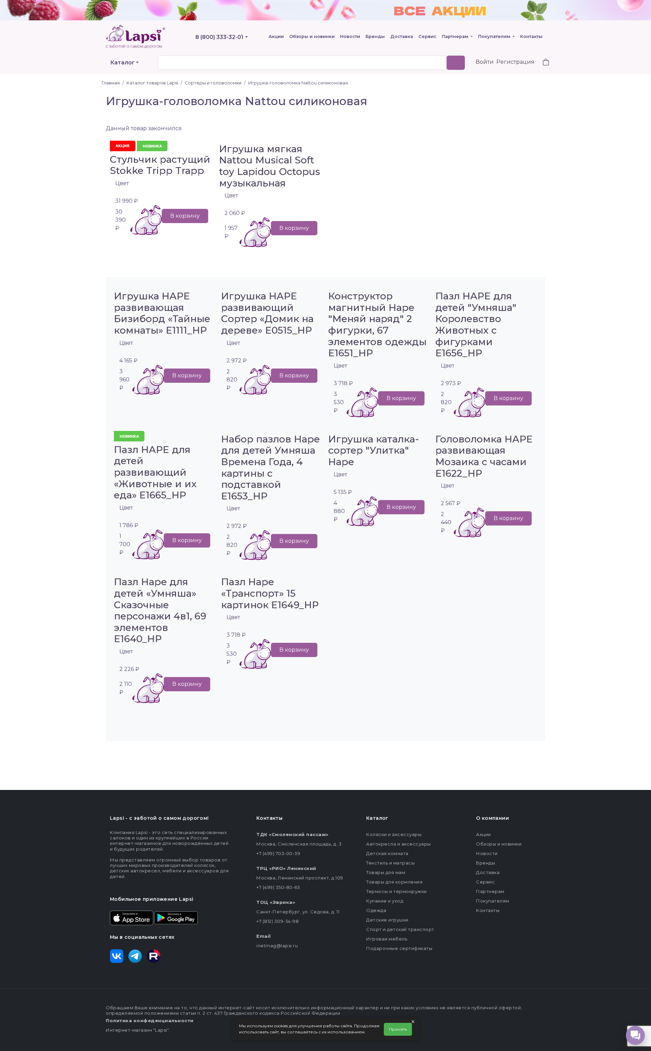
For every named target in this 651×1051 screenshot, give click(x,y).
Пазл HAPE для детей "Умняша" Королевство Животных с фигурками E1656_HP (475, 324)
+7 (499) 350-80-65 (278, 887)
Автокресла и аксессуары (398, 844)
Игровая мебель (386, 938)
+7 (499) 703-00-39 (278, 853)
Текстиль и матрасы (390, 863)
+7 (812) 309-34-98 (277, 921)
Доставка (401, 36)
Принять (398, 1029)
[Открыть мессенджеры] (635, 1035)
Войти (485, 62)
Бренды (375, 36)
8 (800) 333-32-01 (219, 37)
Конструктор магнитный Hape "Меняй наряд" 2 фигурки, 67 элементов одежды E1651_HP (377, 324)
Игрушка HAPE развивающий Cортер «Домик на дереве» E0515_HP (267, 313)
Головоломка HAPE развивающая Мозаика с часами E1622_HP (484, 456)
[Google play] (176, 917)
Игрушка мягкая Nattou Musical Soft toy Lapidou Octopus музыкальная (269, 166)
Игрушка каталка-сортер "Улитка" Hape (373, 450)
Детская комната (387, 853)
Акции (276, 36)
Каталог (122, 62)
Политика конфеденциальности (150, 1020)
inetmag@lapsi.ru (277, 945)
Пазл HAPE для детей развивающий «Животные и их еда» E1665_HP (155, 472)
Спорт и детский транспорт (400, 929)
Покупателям (495, 36)
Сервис (427, 36)
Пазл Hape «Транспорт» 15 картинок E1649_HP (270, 593)
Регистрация (515, 62)
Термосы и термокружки (396, 891)
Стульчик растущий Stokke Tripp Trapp (160, 165)
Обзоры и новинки (312, 36)
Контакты (531, 36)
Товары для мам (385, 872)
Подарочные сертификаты (399, 948)
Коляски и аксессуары (393, 834)
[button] (541, 63)
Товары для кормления (394, 882)
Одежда (376, 910)
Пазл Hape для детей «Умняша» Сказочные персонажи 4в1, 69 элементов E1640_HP (160, 610)
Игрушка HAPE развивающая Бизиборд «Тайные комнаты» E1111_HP (162, 313)
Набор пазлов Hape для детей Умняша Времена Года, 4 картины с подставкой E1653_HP (270, 467)
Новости (350, 36)
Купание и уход (384, 901)
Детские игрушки (387, 920)
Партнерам (456, 36)
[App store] (131, 917)
